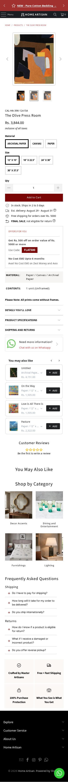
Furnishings (18, 550)
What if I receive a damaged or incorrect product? (30, 640)
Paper (51, 143)
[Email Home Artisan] (21, 760)
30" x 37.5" (13, 170)
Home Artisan (26, 771)
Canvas (36, 143)
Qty (7, 180)
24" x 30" (46, 160)
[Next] (60, 59)
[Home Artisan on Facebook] (27, 760)
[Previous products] (51, 360)
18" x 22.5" (29, 160)
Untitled (26, 368)
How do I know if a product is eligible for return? (33, 629)
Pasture (25, 421)
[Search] (55, 14)
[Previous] (7, 59)
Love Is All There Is (32, 403)
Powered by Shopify (48, 771)
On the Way (28, 386)
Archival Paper (16, 143)
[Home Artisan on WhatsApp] (46, 760)
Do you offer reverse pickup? (29, 650)
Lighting (49, 550)
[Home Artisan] (34, 14)
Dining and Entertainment (49, 509)
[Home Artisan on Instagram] (33, 760)
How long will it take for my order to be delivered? (33, 602)
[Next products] (59, 360)
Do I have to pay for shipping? (29, 593)
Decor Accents (18, 508)
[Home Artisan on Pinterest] (40, 760)
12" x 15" (12, 160)
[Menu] (1, 14)
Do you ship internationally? (28, 612)
